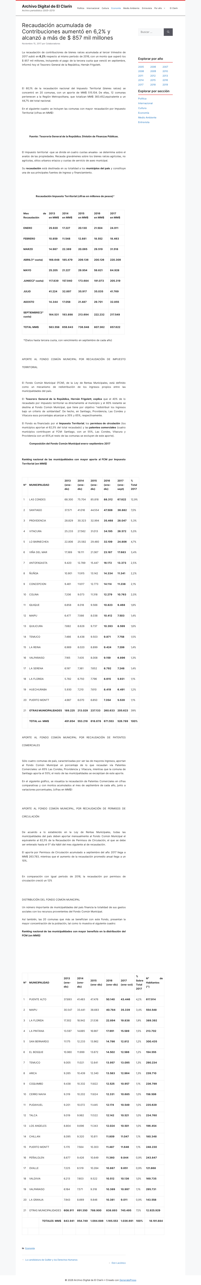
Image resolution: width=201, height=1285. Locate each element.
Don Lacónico (119, 1263)
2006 (153, 66)
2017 (141, 84)
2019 (165, 84)
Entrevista (147, 8)
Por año (158, 8)
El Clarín (174, 8)
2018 (153, 84)
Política (80, 8)
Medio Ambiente (131, 8)
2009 (153, 71)
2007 (165, 66)
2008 (141, 71)
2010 (165, 71)
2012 (153, 75)
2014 (141, 80)
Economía (116, 8)
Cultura (105, 8)
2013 (165, 75)
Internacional (93, 8)
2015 (153, 80)
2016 (165, 80)
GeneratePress (128, 1280)
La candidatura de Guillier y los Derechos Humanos (51, 1259)
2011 (140, 75)
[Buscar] (168, 32)
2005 (141, 66)
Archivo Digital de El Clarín (47, 6)
